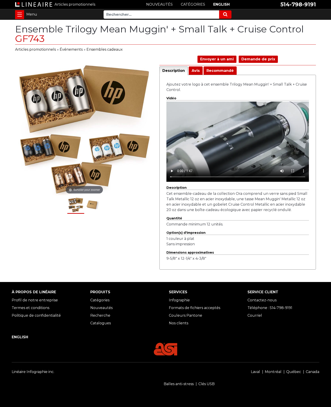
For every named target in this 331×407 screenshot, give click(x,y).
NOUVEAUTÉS (159, 4)
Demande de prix (258, 59)
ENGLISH (221, 4)
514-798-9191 (298, 4)
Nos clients (178, 323)
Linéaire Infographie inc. (33, 372)
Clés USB (206, 384)
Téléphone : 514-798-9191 (269, 308)
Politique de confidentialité (36, 315)
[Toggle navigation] (19, 14)
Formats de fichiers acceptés (194, 308)
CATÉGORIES (193, 4)
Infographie (179, 300)
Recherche (100, 315)
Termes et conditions (30, 308)
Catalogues (100, 323)
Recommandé (220, 70)
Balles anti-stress (179, 384)
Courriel (254, 315)
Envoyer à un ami (217, 59)
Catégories (99, 300)
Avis (196, 70)
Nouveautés (101, 308)
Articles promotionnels (35, 49)
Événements (71, 49)
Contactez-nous (262, 300)
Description (173, 70)
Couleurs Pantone (185, 315)
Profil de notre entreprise (35, 300)
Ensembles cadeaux (104, 49)
